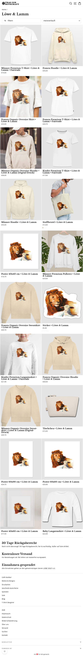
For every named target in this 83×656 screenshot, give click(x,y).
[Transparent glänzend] (45, 331)
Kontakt (5, 635)
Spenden (5, 592)
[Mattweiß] (43, 331)
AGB (3, 610)
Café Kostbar (7, 577)
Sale (3, 595)
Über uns (5, 624)
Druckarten (6, 585)
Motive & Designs (8, 581)
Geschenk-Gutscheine (10, 588)
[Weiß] (45, 228)
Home (4, 9)
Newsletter (7, 642)
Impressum (6, 614)
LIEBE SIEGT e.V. (49, 568)
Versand (5, 628)
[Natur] (43, 228)
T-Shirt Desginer (8, 602)
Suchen (4, 632)
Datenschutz (6, 617)
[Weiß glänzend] (48, 331)
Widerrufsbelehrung (9, 621)
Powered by (7, 648)
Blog (3, 599)
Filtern (10, 20)
